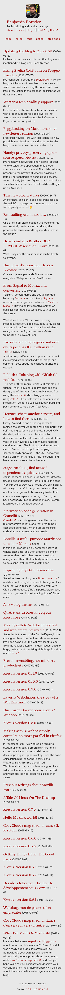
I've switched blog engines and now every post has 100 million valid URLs (31, 347)
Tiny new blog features (21, 195)
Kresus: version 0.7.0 (19, 809)
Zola (12, 399)
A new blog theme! (18, 605)
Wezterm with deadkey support (28, 102)
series (40, 38)
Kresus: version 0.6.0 (19, 838)
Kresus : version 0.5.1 (19, 900)
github (51, 30)
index (8, 38)
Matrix (18, 298)
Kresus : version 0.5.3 (20, 867)
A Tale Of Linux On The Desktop (29, 798)
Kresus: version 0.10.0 (20, 681)
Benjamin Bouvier (24, 22)
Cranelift (8, 520)
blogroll (31, 30)
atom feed (54, 38)
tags (29, 38)
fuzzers (12, 653)
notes (19, 38)
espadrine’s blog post (41, 941)
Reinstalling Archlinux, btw (24, 215)
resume (20, 30)
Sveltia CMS (43, 79)
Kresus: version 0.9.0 (19, 689)
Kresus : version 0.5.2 (20, 875)
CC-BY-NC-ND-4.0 (35, 989)
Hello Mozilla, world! (20, 818)
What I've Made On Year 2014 (26, 933)
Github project (45, 578)
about (10, 30)
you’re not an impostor (25, 960)
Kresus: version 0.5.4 (19, 846)
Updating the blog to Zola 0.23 (27, 51)
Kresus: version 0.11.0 (20, 673)
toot (40, 30)
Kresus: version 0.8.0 (19, 723)
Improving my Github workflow (28, 570)
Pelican (19, 395)
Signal (46, 298)
